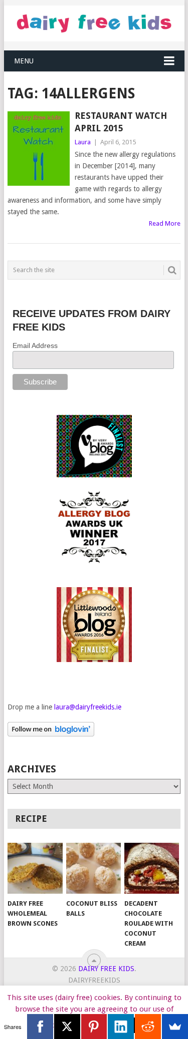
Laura (83, 142)
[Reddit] (148, 1026)
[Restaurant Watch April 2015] (39, 148)
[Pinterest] (94, 1026)
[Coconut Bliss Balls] (93, 868)
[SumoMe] (175, 1026)
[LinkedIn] (121, 1026)
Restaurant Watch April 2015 (121, 121)
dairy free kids (106, 969)
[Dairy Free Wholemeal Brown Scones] (35, 868)
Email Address (35, 345)
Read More (164, 223)
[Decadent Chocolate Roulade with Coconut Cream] (151, 868)
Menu (24, 61)
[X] (67, 1026)
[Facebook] (40, 1026)
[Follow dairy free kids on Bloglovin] (51, 734)
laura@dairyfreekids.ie (87, 707)
